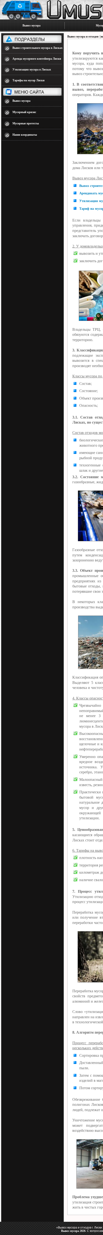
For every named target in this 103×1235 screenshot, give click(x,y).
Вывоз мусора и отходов (82, 36)
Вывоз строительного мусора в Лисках (37, 48)
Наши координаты (24, 134)
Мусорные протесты (25, 123)
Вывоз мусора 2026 (73, 1231)
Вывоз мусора (31, 25)
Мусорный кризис (24, 112)
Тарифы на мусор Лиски (28, 80)
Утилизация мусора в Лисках (31, 69)
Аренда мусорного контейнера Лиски (36, 58)
